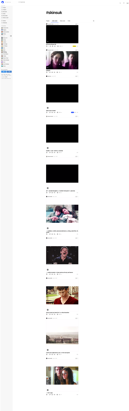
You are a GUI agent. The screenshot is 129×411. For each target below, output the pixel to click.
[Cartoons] (6, 42)
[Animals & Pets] (6, 28)
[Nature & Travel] (6, 58)
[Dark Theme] (120, 3)
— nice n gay (49, 392)
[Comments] (52, 46)
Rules (8, 75)
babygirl (48, 70)
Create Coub (22, 2)
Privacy (5, 75)
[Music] (6, 48)
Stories (4, 13)
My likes (4, 20)
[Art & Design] (6, 44)
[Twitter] (3, 72)
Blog (4, 74)
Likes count (54, 20)
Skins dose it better (51, 110)
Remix (72, 112)
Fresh (69, 20)
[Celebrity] (6, 56)
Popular (4, 7)
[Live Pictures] (6, 46)
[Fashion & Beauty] (6, 60)
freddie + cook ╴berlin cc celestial (54, 150)
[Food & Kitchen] (6, 54)
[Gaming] (6, 40)
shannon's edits (50, 116)
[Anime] (6, 36)
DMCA (10, 75)
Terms (2, 75)
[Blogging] (6, 30)
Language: (4, 76)
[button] (94, 21)
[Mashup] (6, 34)
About (2, 74)
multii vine (49, 76)
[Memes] (6, 66)
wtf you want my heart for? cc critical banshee (57, 312)
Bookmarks (5, 22)
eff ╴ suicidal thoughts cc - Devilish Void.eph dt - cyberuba (60, 190)
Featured (4, 9)
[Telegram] (9, 72)
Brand (9, 74)
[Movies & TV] (6, 38)
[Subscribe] (10, 35)
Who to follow (5, 15)
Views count (62, 20)
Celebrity (74, 46)
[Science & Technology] (6, 52)
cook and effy (50, 196)
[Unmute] (48, 41)
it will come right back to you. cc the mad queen (58, 352)
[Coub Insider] (124, 3)
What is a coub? (5, 17)
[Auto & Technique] (6, 64)
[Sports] (6, 50)
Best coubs (5, 11)
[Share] (76, 24)
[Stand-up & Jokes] (6, 32)
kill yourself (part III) (51, 44)
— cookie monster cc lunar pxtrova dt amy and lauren (59, 272)
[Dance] (6, 62)
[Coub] (2, 2)
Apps (6, 74)
